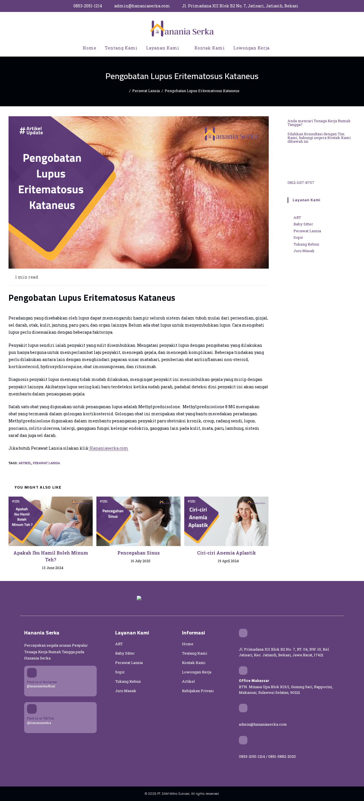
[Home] (126, 90)
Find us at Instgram (42, 682)
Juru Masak (125, 690)
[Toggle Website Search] (280, 48)
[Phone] (243, 740)
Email (244, 718)
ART (119, 643)
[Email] (243, 708)
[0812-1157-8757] (302, 163)
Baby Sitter (125, 653)
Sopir (120, 672)
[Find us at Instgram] (32, 673)
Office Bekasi (251, 643)
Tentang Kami (194, 653)
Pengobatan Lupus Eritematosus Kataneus (202, 90)
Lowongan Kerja (196, 672)
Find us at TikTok (40, 718)
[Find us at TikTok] (32, 709)
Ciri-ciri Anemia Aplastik (226, 553)
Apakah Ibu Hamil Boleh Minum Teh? (50, 556)
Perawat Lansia (46, 463)
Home (187, 643)
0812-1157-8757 (301, 182)
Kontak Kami (193, 662)
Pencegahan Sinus (138, 553)
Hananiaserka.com (108, 448)
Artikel (24, 463)
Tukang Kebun (128, 681)
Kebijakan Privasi (198, 690)
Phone (245, 750)
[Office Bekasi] (243, 633)
